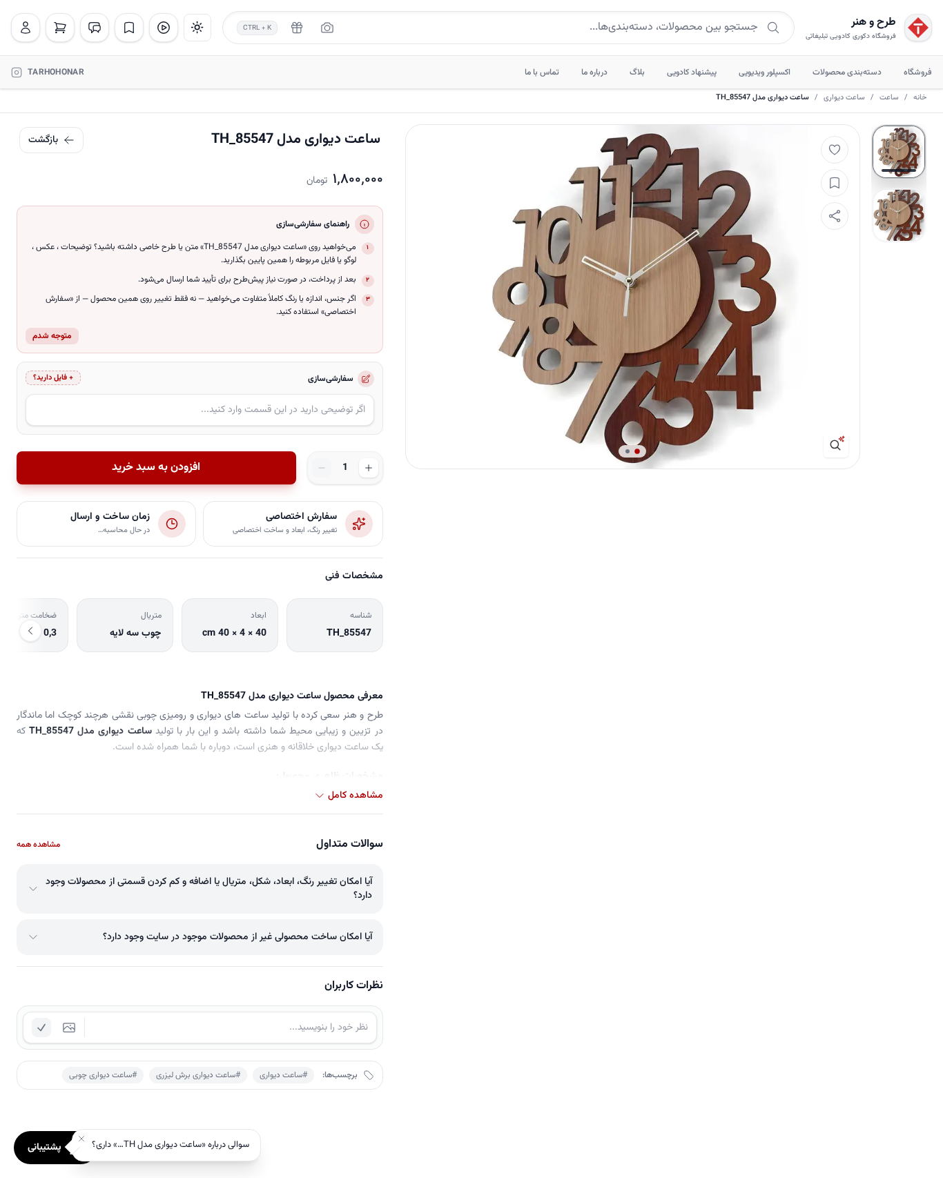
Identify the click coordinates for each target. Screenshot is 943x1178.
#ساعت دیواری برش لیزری (198, 1075)
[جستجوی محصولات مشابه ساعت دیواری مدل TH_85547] (836, 445)
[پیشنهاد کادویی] (297, 28)
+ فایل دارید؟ (53, 378)
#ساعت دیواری (283, 1075)
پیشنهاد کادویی (692, 72)
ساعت (889, 98)
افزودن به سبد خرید (156, 467)
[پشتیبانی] (94, 27)
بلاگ (637, 72)
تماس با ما (542, 72)
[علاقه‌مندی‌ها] (129, 27)
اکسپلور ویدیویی (764, 72)
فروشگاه (918, 72)
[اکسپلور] (163, 27)
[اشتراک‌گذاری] (834, 216)
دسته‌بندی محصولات (847, 72)
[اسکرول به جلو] (30, 631)
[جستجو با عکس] (327, 28)
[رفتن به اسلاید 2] (898, 215)
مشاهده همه (38, 844)
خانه (919, 98)
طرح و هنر (873, 22)
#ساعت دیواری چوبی (103, 1075)
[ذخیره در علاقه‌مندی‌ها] (834, 183)
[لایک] (834, 150)
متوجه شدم (52, 336)
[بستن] (81, 1138)
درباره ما (594, 72)
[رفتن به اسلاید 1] (898, 151)
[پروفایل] (25, 27)
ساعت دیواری (844, 98)
